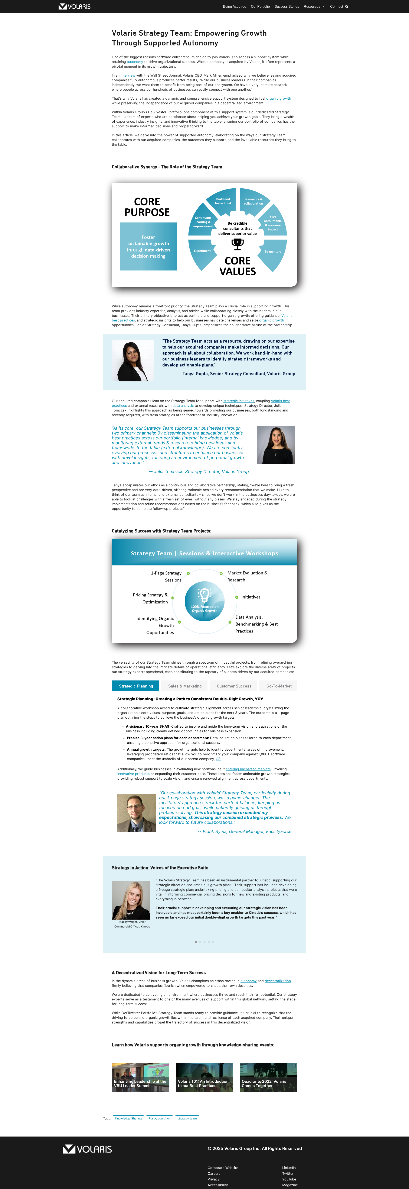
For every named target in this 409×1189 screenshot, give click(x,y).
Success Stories (287, 6)
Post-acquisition (159, 1118)
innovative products (134, 774)
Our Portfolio (260, 6)
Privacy (214, 1179)
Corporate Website (223, 1168)
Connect (336, 6)
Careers (214, 1173)
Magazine (290, 1185)
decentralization (278, 981)
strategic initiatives (238, 401)
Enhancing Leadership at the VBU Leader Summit (140, 1083)
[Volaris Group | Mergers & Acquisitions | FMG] (76, 6)
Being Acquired (234, 6)
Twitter (288, 1173)
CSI (218, 759)
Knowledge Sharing (128, 1118)
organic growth (278, 98)
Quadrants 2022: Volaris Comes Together (264, 1083)
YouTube (289, 1179)
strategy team (187, 1118)
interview (128, 75)
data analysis (183, 405)
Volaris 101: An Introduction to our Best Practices (203, 1083)
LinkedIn (289, 1168)
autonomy (135, 62)
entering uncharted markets (248, 769)
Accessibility (218, 1185)
